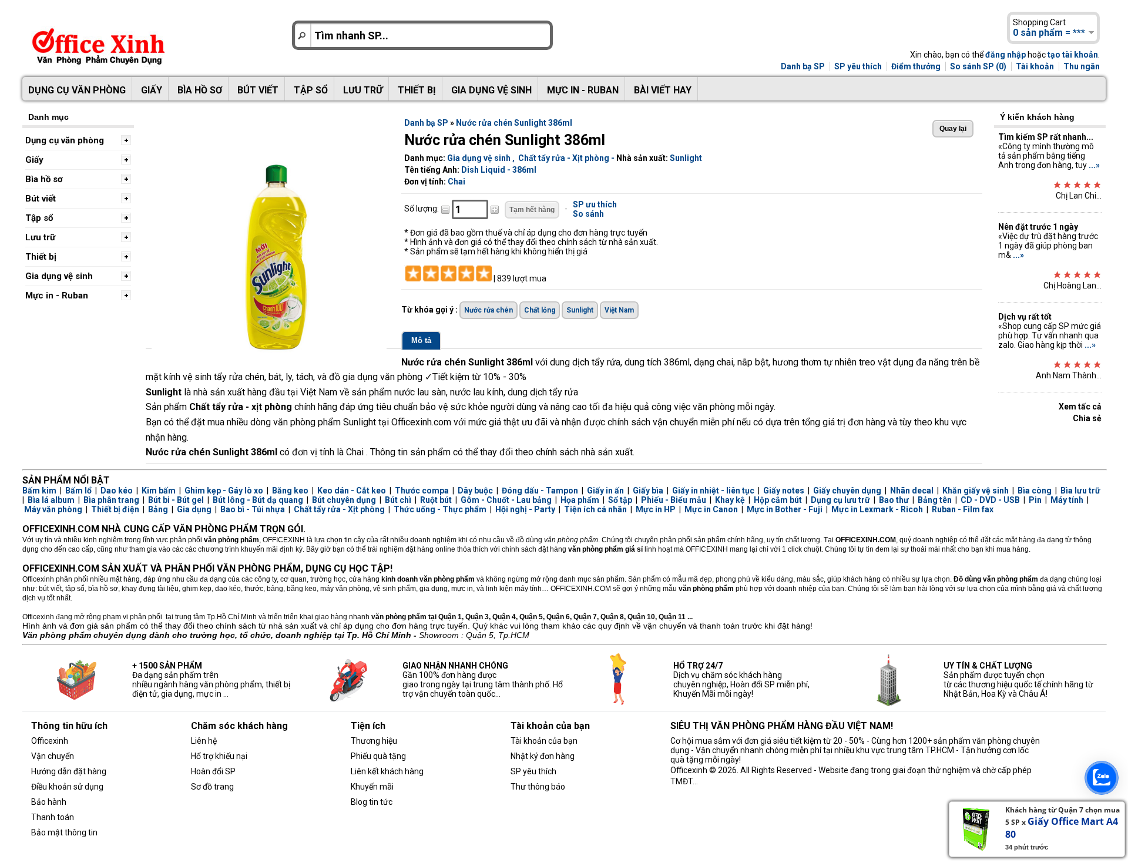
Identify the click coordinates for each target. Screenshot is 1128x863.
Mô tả (421, 340)
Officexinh (49, 741)
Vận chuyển (52, 756)
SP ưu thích (595, 204)
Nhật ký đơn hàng (543, 756)
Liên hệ (204, 741)
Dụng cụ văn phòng (77, 90)
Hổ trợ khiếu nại (219, 756)
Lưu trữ (362, 90)
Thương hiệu (374, 741)
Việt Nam (619, 310)
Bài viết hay (662, 90)
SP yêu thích (858, 66)
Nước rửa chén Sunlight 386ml (514, 122)
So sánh (588, 214)
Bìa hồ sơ (199, 90)
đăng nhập (1005, 54)
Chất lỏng (539, 310)
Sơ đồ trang (212, 786)
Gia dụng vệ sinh (491, 90)
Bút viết (257, 90)
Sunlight (686, 158)
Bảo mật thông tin (64, 832)
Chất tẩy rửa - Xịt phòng (563, 158)
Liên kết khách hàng (387, 771)
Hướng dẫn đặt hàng (68, 771)
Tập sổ (311, 90)
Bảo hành (48, 802)
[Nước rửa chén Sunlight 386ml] (269, 352)
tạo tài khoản (1073, 54)
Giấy (151, 90)
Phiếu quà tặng (378, 756)
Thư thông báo (538, 786)
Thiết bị (417, 90)
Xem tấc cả (1080, 406)
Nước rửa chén (488, 310)
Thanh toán (52, 817)
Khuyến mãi (372, 786)
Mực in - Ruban (583, 90)
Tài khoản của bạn (544, 741)
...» (1094, 165)
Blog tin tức (371, 802)
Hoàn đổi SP (213, 771)
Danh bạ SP (803, 66)
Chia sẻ (1087, 418)
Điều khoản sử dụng (67, 786)
